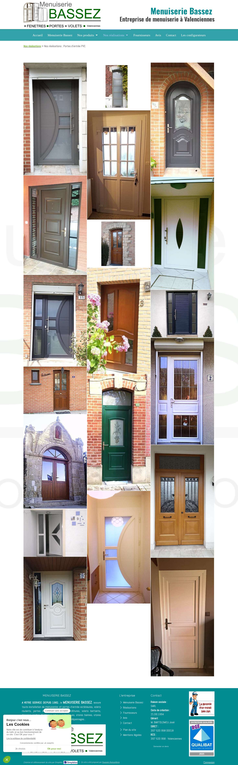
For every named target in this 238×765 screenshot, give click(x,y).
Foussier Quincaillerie (110, 762)
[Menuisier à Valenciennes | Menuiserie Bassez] (62, 15)
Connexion (209, 762)
